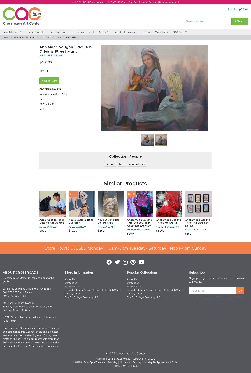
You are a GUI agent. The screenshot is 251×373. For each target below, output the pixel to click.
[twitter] (117, 262)
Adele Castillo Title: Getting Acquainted (51, 221)
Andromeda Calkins (138, 229)
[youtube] (141, 262)
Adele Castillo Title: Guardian (81, 221)
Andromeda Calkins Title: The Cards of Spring (197, 222)
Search (241, 21)
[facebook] (109, 262)
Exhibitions (78, 32)
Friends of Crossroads (126, 32)
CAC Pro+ (178, 32)
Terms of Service (220, 299)
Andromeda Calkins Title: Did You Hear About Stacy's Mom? (139, 222)
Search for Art (10, 32)
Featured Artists (35, 32)
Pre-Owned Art (58, 32)
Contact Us (71, 282)
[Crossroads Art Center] (22, 16)
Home (6, 37)
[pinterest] (133, 262)
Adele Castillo (48, 227)
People (14, 37)
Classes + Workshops (156, 32)
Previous (110, 164)
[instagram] (125, 262)
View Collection (137, 164)
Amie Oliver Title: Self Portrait (108, 221)
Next (122, 164)
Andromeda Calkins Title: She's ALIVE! (168, 221)
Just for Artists (97, 32)
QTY (41, 71)
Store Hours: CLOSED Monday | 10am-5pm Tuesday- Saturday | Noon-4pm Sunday (125, 248)
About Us (70, 279)
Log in (232, 9)
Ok (240, 290)
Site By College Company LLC (81, 297)
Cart (245, 9)
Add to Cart (49, 80)
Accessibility (72, 286)
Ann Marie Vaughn (51, 55)
